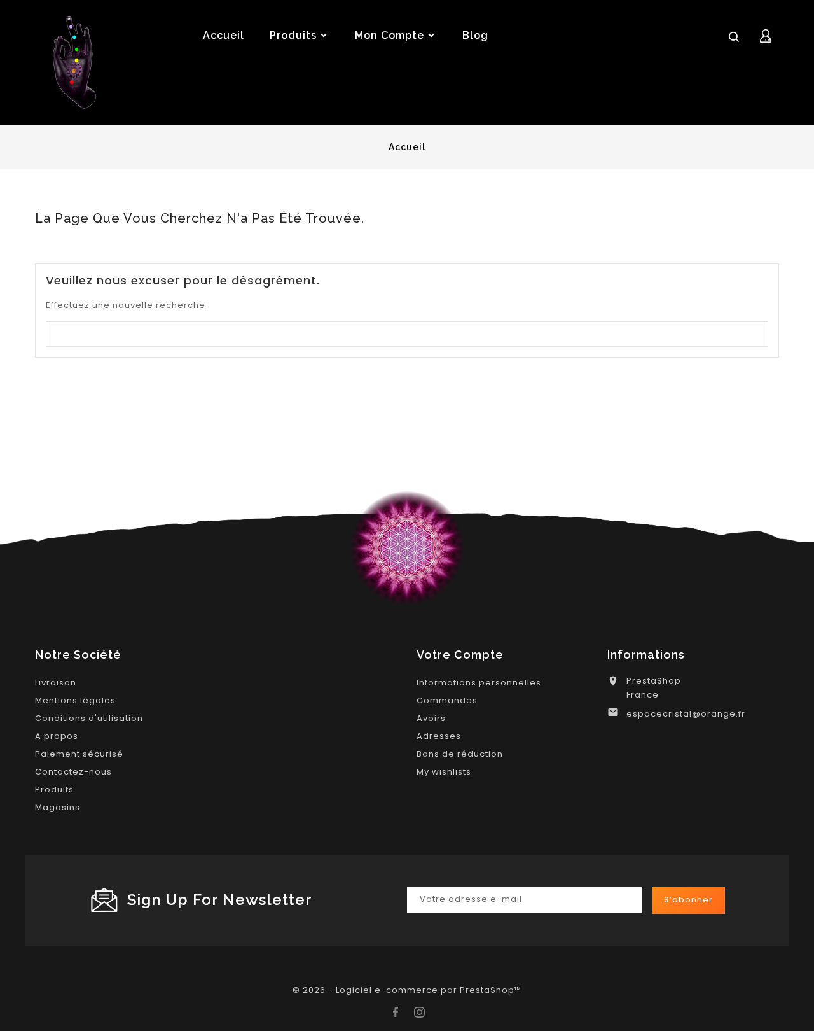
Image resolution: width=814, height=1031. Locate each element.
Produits (54, 789)
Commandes (447, 700)
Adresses (439, 736)
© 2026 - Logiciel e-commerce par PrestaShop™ (407, 990)
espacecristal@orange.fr (685, 714)
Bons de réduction (460, 754)
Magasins (57, 807)
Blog (475, 35)
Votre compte (460, 654)
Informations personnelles (479, 683)
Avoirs (431, 718)
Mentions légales (75, 700)
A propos (56, 736)
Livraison (55, 683)
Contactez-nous (73, 772)
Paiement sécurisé (79, 754)
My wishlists (444, 772)
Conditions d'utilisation (89, 718)
